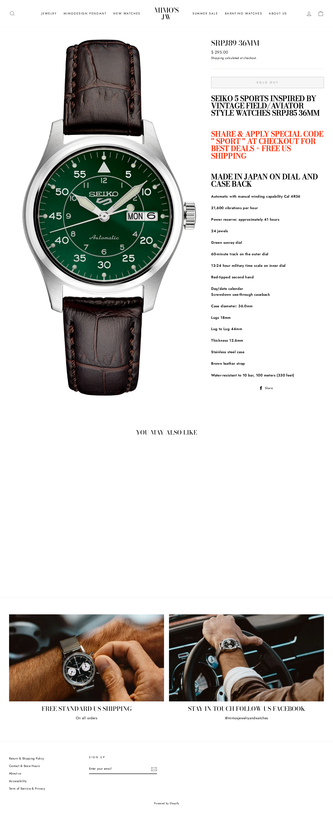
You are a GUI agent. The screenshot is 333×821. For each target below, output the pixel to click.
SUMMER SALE (205, 13)
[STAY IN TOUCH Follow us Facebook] (246, 657)
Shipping (217, 58)
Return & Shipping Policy (26, 758)
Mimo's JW (166, 13)
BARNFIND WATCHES (243, 13)
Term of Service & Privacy (27, 788)
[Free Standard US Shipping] (86, 657)
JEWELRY (49, 13)
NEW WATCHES (126, 13)
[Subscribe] (154, 769)
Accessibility (18, 781)
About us (15, 773)
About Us (278, 13)
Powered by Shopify (166, 803)
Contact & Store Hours (24, 766)
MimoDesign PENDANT (85, 13)
